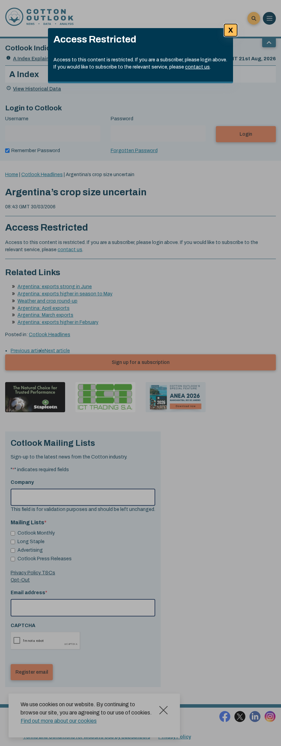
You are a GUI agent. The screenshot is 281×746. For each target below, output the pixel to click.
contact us (197, 67)
